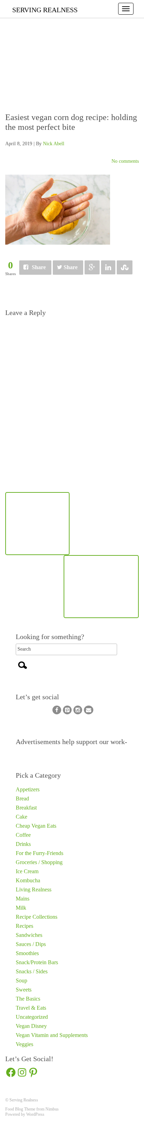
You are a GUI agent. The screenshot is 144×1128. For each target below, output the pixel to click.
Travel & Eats (31, 1008)
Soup (21, 980)
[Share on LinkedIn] (108, 267)
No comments (125, 161)
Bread (22, 798)
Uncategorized (32, 1017)
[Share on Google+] (92, 267)
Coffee (23, 835)
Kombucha (28, 880)
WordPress (35, 1114)
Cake (21, 817)
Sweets (23, 990)
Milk (21, 908)
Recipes (24, 926)
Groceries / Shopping (39, 862)
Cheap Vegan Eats (36, 826)
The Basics (28, 999)
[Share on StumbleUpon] (124, 267)
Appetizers (27, 789)
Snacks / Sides (32, 971)
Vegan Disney (31, 1026)
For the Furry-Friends (39, 853)
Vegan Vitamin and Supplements (52, 1035)
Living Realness (33, 889)
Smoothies (27, 953)
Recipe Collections (36, 917)
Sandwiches (29, 935)
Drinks (23, 844)
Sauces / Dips (31, 944)
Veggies (24, 1044)
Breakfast (26, 808)
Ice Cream (27, 871)
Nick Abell (53, 143)
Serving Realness (45, 10)
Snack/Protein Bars (37, 962)
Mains (22, 899)
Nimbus (52, 1109)
